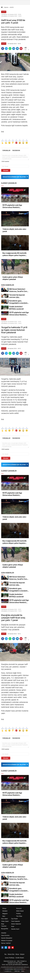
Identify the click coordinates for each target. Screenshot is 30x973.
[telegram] (13, 48)
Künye (17, 954)
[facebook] (2, 48)
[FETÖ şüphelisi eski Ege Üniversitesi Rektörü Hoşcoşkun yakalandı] (15, 194)
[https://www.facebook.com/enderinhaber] (2, 947)
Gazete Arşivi (15, 929)
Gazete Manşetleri (6, 938)
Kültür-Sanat (20, 911)
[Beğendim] (2, 140)
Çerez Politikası (9, 958)
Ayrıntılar (17, 971)
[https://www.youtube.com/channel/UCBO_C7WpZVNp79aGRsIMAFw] (12, 947)
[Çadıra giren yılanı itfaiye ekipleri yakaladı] (15, 266)
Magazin (5, 913)
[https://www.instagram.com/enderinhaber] (9, 947)
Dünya (4, 908)
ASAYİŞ (11, 7)
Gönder (5, 170)
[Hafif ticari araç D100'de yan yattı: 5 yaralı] (15, 62)
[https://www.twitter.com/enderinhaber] (6, 947)
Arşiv (12, 926)
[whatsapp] (10, 48)
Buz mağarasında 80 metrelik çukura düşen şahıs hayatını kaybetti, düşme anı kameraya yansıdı (14, 254)
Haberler (6, 7)
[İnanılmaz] (23, 140)
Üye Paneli (14, 918)
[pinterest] (21, 48)
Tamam (22, 971)
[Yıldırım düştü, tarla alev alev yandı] (15, 218)
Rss (5, 954)
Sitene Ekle (11, 954)
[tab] (6, 150)
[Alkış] (6, 140)
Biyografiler (4, 928)
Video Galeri (5, 921)
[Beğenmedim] (13, 140)
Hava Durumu (5, 935)
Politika (18, 913)
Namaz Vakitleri (6, 943)
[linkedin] (17, 48)
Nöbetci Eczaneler (6, 940)
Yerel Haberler (15, 921)
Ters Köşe (19, 916)
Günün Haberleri (16, 924)
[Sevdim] (9, 140)
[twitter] (6, 48)
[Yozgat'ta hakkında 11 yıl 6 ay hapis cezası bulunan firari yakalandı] (15, 366)
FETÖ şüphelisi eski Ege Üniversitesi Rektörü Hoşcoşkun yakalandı (12, 206)
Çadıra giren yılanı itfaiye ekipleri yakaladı (12, 278)
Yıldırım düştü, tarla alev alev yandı (14, 230)
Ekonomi (19, 908)
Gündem (4, 911)
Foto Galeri (4, 918)
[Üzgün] (26, 140)
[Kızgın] (16, 140)
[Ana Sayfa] (1, 7)
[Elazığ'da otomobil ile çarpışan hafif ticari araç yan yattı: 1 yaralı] (15, 652)
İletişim (22, 954)
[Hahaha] (19, 140)
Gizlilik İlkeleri (20, 958)
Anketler (3, 933)
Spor (3, 916)
